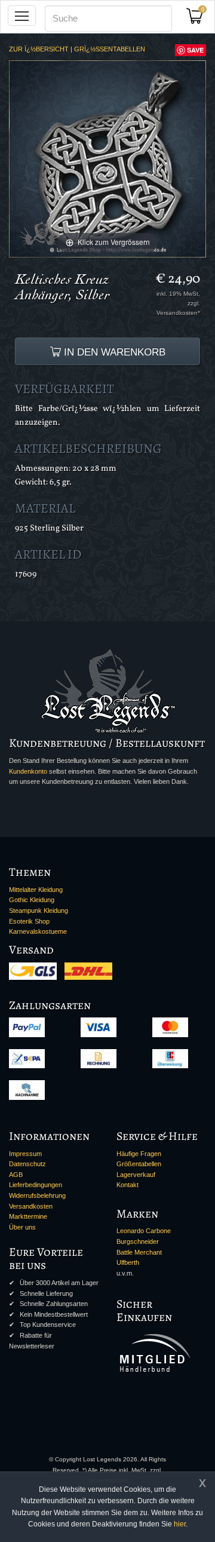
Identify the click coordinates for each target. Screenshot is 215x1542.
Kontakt (127, 1184)
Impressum (25, 1153)
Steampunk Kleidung (38, 910)
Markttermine (28, 1216)
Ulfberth (127, 1262)
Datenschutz (27, 1163)
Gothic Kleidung (31, 899)
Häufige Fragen (138, 1153)
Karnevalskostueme (38, 931)
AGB (16, 1174)
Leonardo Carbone (143, 1230)
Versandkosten (31, 1206)
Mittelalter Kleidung (36, 889)
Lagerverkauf (135, 1174)
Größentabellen (138, 1163)
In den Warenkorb (113, 352)
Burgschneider (137, 1241)
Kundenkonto (28, 771)
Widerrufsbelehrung (37, 1195)
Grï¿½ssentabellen (109, 49)
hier (180, 1524)
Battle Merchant (139, 1252)
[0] (198, 19)
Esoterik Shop (29, 921)
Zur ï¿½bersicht (39, 49)
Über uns (22, 1227)
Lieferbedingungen (35, 1184)
